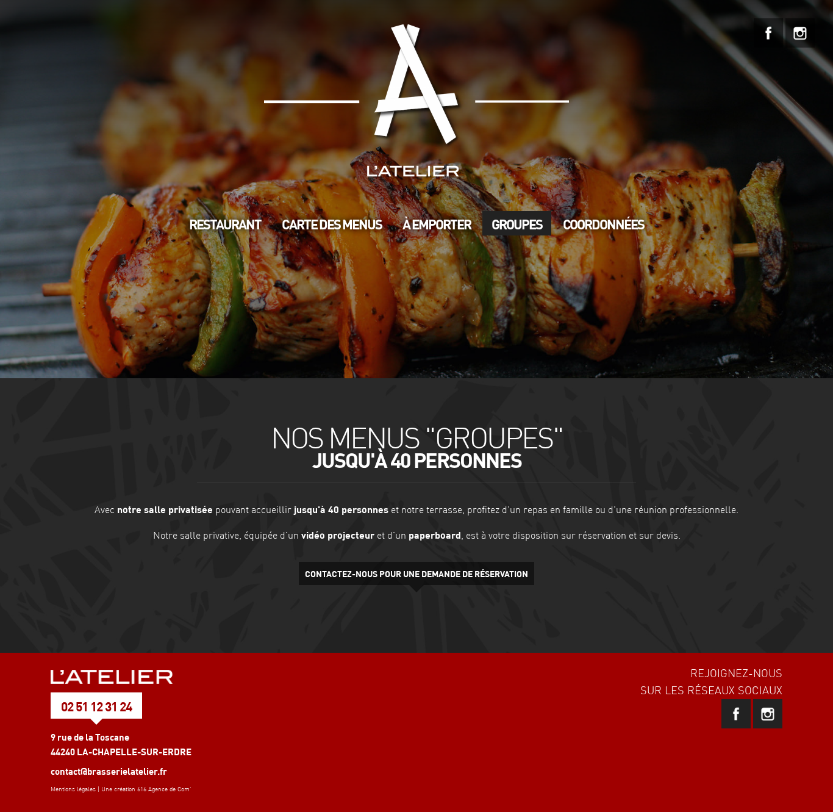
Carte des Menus (332, 223)
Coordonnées (603, 223)
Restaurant (225, 223)
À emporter (436, 223)
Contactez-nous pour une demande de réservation (416, 573)
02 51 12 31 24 (96, 706)
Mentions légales (73, 789)
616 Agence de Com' (164, 789)
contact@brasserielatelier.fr (109, 771)
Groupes (517, 223)
